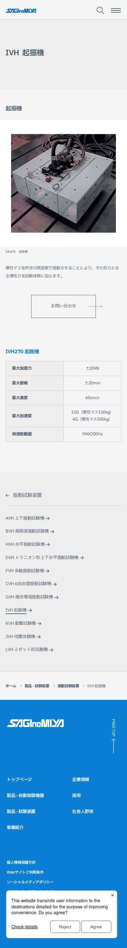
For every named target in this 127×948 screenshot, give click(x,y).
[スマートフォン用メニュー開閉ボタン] (116, 10)
